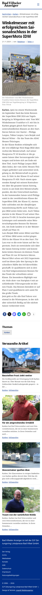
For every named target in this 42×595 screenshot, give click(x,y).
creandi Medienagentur (24, 590)
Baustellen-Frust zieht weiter (17, 375)
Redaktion (21, 42)
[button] (4, 314)
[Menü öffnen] (38, 4)
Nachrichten (6, 14)
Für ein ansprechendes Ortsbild (18, 422)
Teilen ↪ (30, 42)
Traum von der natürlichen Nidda (19, 514)
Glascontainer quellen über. (16, 470)
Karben (15, 14)
